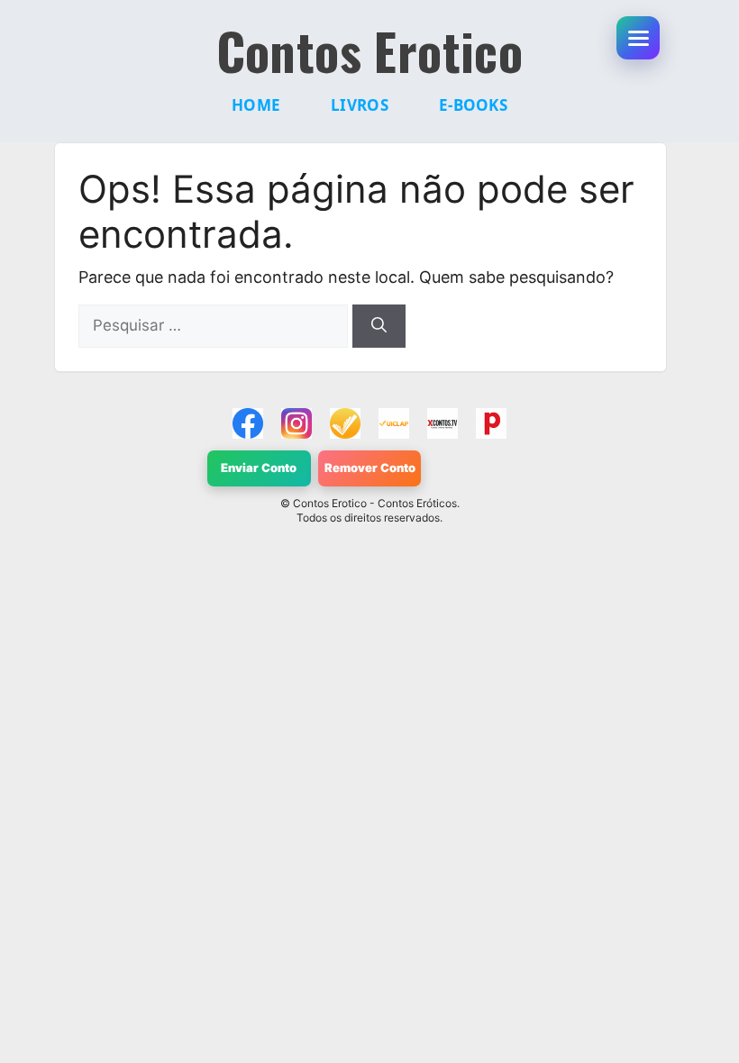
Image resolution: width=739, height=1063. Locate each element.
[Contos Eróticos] (442, 423)
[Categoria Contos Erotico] (491, 423)
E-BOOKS (473, 105)
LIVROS (359, 105)
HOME (256, 105)
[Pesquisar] (379, 326)
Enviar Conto (259, 467)
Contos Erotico (370, 50)
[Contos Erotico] (248, 423)
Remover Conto (369, 467)
